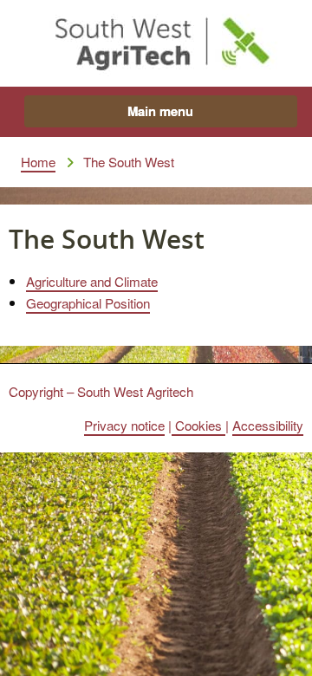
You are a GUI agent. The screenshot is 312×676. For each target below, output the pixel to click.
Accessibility (267, 424)
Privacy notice (124, 424)
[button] (160, 111)
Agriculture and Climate (92, 280)
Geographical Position (88, 302)
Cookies (198, 424)
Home (38, 161)
